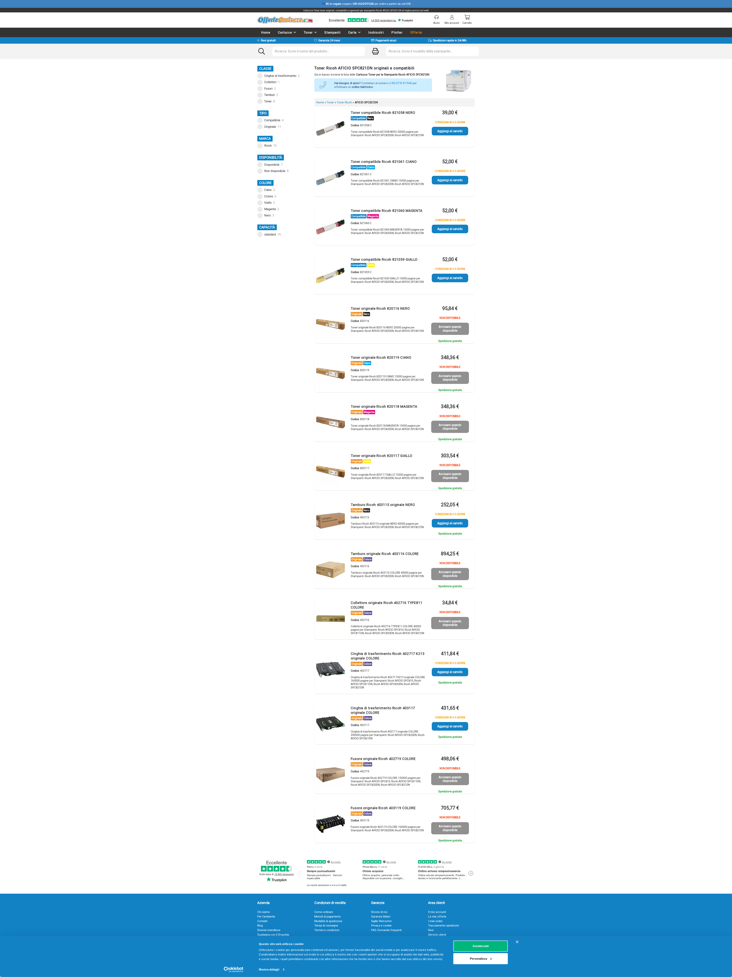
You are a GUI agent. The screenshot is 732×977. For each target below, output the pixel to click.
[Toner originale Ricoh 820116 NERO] (330, 324)
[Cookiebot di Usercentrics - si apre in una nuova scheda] (233, 969)
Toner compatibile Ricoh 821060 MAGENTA (386, 211)
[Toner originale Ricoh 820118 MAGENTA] (330, 422)
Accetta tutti (481, 946)
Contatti (262, 921)
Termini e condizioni (326, 930)
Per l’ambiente (266, 916)
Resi (430, 930)
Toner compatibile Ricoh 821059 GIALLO (384, 259)
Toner (330, 102)
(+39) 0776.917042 (400, 83)
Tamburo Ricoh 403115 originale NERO (383, 505)
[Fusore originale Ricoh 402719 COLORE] (330, 774)
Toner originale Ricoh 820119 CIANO (381, 357)
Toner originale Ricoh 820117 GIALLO (381, 456)
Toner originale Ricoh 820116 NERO (380, 308)
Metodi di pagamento (327, 916)
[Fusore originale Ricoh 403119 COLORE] (330, 824)
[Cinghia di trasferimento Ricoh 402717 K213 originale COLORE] (330, 669)
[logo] (285, 20)
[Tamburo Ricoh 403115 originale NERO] (330, 520)
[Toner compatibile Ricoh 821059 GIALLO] (330, 275)
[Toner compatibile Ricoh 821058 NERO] (330, 128)
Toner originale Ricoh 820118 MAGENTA (384, 406)
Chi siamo (263, 912)
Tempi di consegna (326, 925)
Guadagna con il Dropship (273, 934)
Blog (260, 925)
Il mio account (437, 912)
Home (320, 102)
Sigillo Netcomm (381, 921)
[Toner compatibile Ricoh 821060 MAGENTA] (330, 226)
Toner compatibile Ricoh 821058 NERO (383, 113)
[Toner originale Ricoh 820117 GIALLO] (330, 471)
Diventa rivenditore (268, 930)
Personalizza (478, 958)
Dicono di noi (379, 912)
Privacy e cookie (381, 925)
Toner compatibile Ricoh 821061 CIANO (384, 162)
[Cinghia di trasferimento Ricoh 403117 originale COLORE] (330, 724)
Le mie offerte (437, 916)
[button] (295, 32)
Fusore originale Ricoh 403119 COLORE (383, 808)
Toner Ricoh (344, 102)
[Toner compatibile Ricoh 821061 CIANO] (330, 177)
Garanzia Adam (380, 916)
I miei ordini (435, 921)
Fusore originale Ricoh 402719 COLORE (383, 759)
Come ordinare (323, 912)
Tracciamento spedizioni (443, 925)
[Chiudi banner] (517, 942)
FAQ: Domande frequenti (386, 930)
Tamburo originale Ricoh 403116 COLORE (385, 554)
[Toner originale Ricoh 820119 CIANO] (330, 373)
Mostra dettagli (269, 969)
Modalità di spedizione (328, 921)
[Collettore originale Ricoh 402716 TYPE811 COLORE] (330, 618)
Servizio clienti (437, 934)
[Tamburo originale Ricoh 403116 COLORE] (330, 569)
